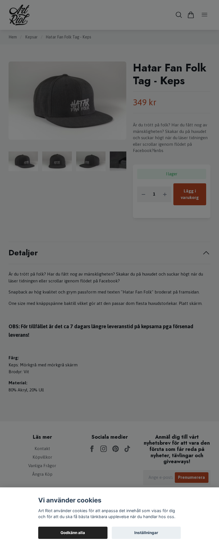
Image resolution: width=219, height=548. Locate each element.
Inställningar (146, 532)
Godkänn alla (72, 532)
